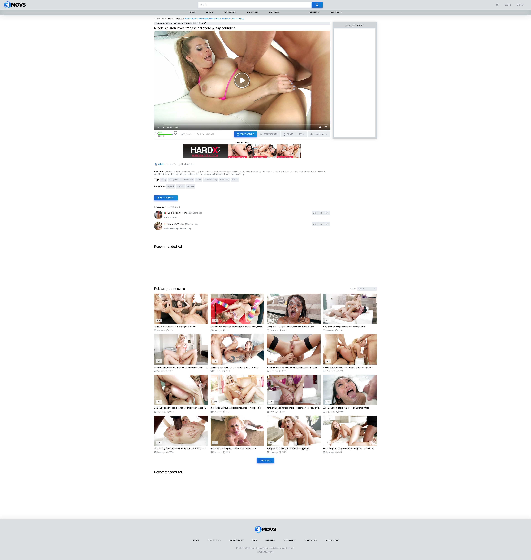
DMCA (254, 541)
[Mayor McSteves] (158, 226)
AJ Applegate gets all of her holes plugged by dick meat (347, 367)
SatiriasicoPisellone (177, 213)
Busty (163, 180)
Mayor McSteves (176, 224)
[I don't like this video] (175, 134)
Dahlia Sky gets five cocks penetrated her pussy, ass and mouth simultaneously (181, 408)
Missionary (224, 180)
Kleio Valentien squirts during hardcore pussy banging (234, 367)
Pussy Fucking (175, 180)
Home (192, 12)
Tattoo (198, 180)
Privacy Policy (236, 541)
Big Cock (170, 186)
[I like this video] (156, 134)
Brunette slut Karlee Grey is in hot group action (174, 327)
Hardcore (190, 186)
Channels (314, 12)
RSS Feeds (270, 541)
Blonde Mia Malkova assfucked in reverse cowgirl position (236, 408)
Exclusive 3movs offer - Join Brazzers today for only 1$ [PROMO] (180, 23)
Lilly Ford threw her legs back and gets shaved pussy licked (236, 327)
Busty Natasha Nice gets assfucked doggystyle (288, 448)
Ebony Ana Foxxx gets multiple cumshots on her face (290, 327)
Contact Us (311, 541)
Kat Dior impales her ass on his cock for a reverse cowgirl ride (294, 408)
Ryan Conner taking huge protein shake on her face (233, 448)
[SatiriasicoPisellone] (158, 215)
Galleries (274, 12)
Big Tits (180, 186)
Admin (161, 164)
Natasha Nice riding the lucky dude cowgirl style (344, 327)
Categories (230, 12)
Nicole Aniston (187, 164)
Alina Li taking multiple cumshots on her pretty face (346, 408)
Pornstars (252, 12)
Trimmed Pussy (210, 180)
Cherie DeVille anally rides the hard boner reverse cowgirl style (181, 367)
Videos (209, 12)
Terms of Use (214, 541)
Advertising (290, 541)
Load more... (265, 460)
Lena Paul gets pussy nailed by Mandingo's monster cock (348, 448)
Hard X (173, 164)
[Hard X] (242, 157)
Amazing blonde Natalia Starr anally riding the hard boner (292, 367)
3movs (270, 552)
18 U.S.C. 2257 (331, 541)
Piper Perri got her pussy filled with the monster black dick (179, 448)
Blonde (234, 180)
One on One (188, 180)
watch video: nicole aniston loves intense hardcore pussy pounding (214, 18)
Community (336, 12)
